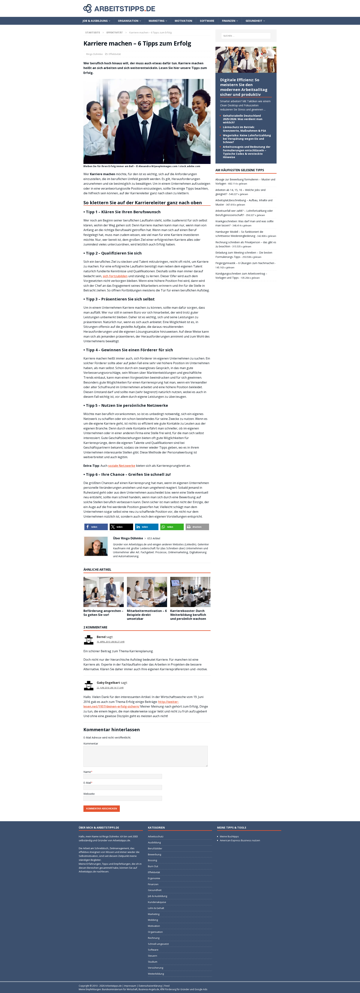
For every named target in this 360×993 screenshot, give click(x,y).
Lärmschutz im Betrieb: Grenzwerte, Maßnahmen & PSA (244, 128)
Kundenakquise (157, 902)
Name (87, 772)
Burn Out (153, 866)
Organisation (128, 21)
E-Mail (87, 782)
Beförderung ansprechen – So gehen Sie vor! (103, 613)
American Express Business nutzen (240, 840)
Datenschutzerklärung (150, 985)
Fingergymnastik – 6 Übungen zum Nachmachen (244, 263)
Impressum (130, 985)
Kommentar (90, 743)
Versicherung (155, 967)
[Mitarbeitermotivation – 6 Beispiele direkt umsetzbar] (147, 592)
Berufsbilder (155, 848)
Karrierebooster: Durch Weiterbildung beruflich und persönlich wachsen (188, 615)
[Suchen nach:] (246, 36)
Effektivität (115, 54)
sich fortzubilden (115, 276)
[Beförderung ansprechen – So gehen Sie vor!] (103, 592)
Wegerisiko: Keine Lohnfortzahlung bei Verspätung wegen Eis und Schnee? (247, 139)
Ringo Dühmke (94, 54)
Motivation (183, 21)
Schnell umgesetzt (158, 944)
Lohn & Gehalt (156, 908)
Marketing (156, 21)
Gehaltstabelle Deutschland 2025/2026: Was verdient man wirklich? (242, 119)
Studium (152, 961)
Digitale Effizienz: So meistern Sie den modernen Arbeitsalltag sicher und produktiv (243, 87)
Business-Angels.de (149, 989)
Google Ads (201, 989)
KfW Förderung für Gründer (174, 989)
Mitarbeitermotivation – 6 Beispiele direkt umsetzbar (147, 615)
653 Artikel (153, 538)
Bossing (152, 860)
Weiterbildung (156, 973)
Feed (167, 985)
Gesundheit (254, 21)
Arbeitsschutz (156, 836)
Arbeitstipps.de (113, 985)
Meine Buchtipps (229, 836)
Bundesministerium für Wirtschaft (119, 989)
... (265, 109)
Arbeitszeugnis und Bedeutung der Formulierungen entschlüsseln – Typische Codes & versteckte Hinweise (246, 152)
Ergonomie (154, 878)
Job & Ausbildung (95, 21)
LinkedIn (190, 544)
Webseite (89, 794)
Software (207, 21)
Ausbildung (154, 842)
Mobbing (153, 920)
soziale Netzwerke (121, 466)
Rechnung (153, 938)
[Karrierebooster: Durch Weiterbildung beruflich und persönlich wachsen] (190, 592)
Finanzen (228, 21)
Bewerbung (154, 854)
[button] (96, 527)
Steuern (152, 955)
